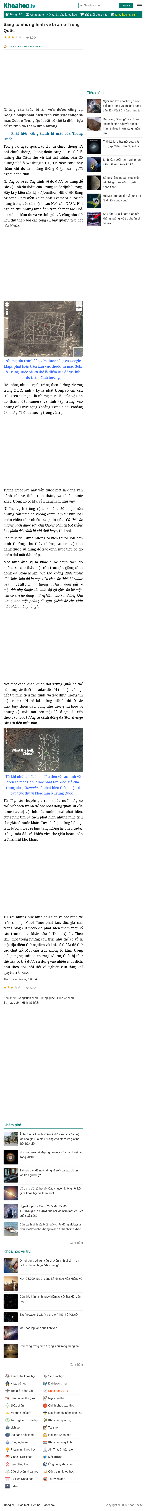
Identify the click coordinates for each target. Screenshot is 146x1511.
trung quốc (47, 998)
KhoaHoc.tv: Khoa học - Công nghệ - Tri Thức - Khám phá (23, 5)
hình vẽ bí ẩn (65, 998)
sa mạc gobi (11, 1002)
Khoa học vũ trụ (124, 14)
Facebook (49, 1505)
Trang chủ (15, 14)
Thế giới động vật (95, 14)
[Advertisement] (43, 78)
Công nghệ (36, 14)
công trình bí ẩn (28, 998)
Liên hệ (35, 1505)
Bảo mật (23, 1505)
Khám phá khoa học (64, 14)
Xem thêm (76, 1242)
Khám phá (15, 46)
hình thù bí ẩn (31, 1002)
